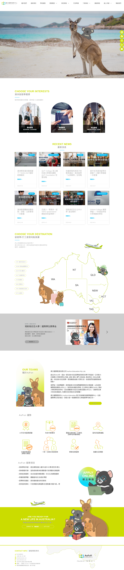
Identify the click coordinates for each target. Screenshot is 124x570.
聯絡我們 (118, 3)
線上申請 (106, 3)
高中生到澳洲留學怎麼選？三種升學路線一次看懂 (98, 173)
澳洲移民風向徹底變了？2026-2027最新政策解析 (25, 173)
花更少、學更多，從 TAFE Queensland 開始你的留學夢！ (50, 212)
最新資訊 (33, 3)
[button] (2, 45)
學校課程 (43, 3)
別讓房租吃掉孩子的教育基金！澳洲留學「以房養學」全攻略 (74, 173)
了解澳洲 (85, 3)
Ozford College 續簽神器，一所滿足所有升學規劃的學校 (98, 212)
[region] (62, 332)
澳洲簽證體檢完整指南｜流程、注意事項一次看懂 (25, 212)
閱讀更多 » (19, 179)
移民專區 (64, 3)
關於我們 (24, 3)
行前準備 (76, 3)
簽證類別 (52, 3)
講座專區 (97, 3)
